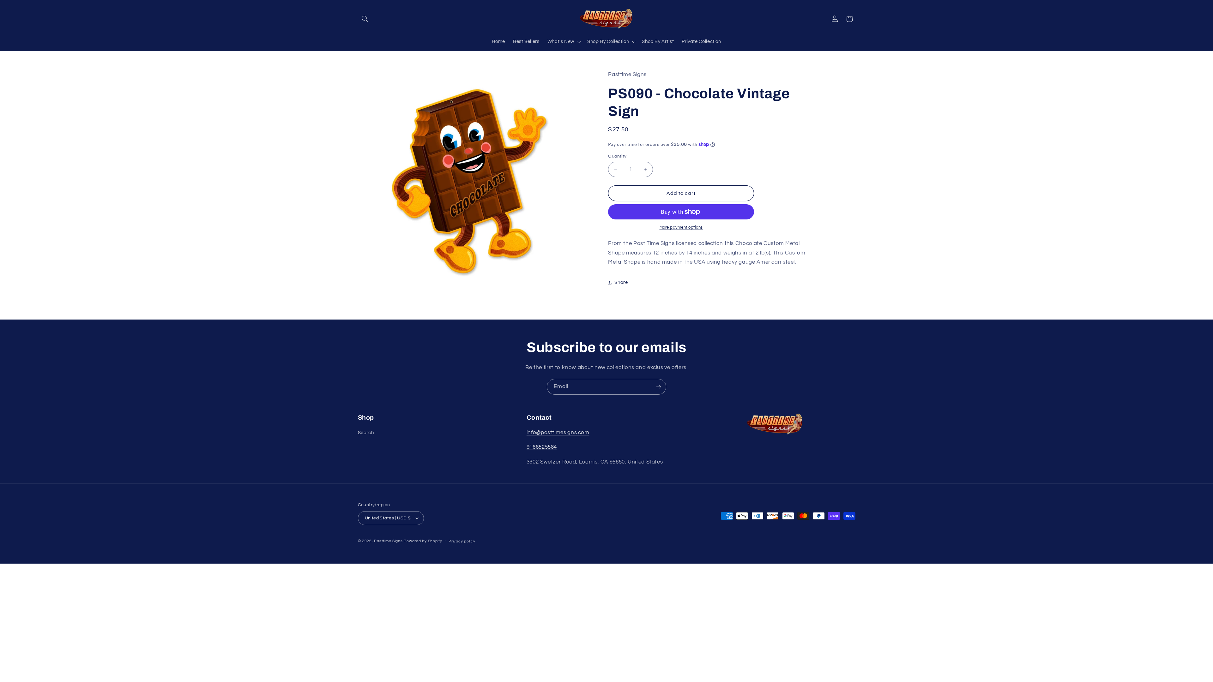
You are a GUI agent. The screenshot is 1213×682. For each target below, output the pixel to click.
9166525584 (542, 447)
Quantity (617, 156)
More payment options (681, 227)
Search (366, 432)
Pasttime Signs (388, 541)
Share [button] (621, 282)
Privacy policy (462, 541)
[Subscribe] (658, 386)
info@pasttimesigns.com (558, 432)
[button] (365, 19)
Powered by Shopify (423, 541)
